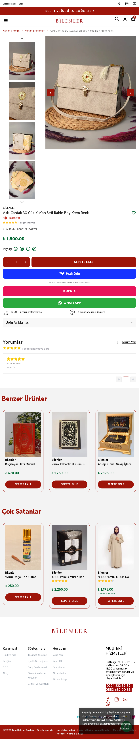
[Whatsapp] (108, 704)
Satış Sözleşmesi (37, 667)
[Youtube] (125, 699)
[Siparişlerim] (125, 18)
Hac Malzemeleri (65, 730)
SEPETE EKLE (84, 262)
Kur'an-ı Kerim (11, 30)
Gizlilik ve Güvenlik (38, 683)
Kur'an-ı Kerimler (35, 30)
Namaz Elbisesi (75, 733)
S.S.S (5, 667)
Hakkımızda (9, 655)
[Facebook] (108, 699)
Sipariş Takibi (9, 3)
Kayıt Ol (57, 661)
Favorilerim (59, 667)
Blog (21, 3)
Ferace (61, 733)
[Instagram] (116, 699)
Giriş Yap (58, 655)
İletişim (7, 661)
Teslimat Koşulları (37, 655)
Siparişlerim (59, 673)
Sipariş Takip (60, 679)
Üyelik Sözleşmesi (38, 661)
